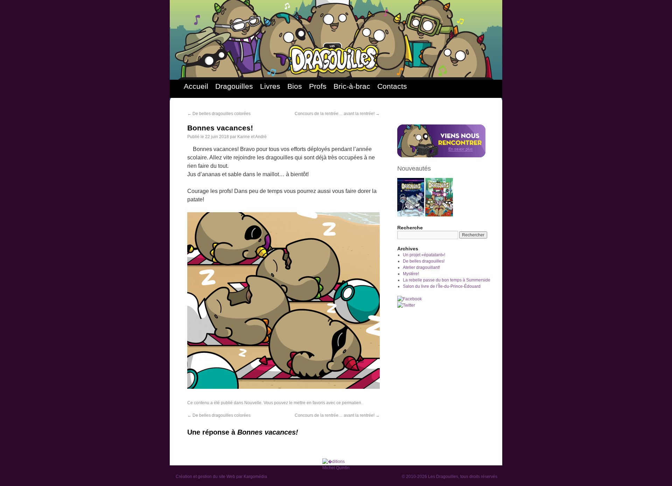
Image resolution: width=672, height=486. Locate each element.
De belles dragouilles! (423, 261)
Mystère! (411, 273)
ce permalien (348, 402)
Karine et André (252, 136)
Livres (270, 86)
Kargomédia (255, 476)
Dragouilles (234, 86)
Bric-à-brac (352, 86)
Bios (294, 86)
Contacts (392, 86)
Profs (318, 86)
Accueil (196, 86)
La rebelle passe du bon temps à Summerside (446, 280)
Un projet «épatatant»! (424, 254)
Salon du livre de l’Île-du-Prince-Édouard (442, 286)
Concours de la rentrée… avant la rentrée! (337, 113)
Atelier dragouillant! (421, 267)
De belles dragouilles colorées (219, 113)
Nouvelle (252, 402)
